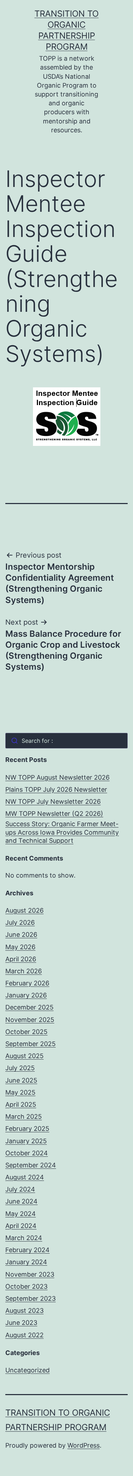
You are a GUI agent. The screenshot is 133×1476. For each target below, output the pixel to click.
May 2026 (20, 947)
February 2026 (27, 983)
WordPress (83, 1445)
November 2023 (29, 1274)
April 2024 (21, 1225)
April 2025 (20, 1104)
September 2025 (30, 1043)
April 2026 (20, 959)
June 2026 (21, 934)
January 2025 (26, 1141)
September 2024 (30, 1165)
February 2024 (27, 1250)
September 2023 (30, 1298)
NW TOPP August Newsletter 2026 (57, 777)
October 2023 (26, 1286)
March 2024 (23, 1238)
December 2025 (29, 1007)
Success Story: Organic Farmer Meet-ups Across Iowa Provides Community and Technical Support (62, 832)
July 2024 (20, 1189)
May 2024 (20, 1213)
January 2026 (26, 995)
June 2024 (21, 1201)
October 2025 (26, 1031)
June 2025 (21, 1080)
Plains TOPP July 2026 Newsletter (56, 789)
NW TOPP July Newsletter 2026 (53, 801)
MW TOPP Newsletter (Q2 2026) (54, 813)
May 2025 (20, 1092)
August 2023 (24, 1310)
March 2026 (23, 971)
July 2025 (20, 1068)
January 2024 (26, 1262)
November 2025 (29, 1019)
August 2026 (24, 910)
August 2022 (24, 1335)
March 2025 (23, 1116)
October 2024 (26, 1153)
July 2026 (20, 922)
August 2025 (24, 1056)
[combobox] (66, 740)
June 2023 (21, 1322)
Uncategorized (27, 1370)
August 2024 (24, 1177)
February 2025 (27, 1128)
